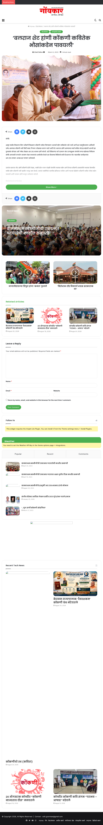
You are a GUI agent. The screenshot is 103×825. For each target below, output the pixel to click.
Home (32, 26)
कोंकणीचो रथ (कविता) (19, 761)
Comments (83, 454)
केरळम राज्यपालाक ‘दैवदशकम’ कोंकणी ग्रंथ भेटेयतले (19, 327)
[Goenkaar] (51, 11)
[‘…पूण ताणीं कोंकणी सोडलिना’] (13, 511)
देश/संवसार (39, 26)
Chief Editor (38, 52)
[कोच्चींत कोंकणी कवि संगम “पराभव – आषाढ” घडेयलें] (83, 316)
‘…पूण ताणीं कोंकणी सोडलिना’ (33, 507)
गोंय (46, 821)
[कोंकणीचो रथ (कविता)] (28, 665)
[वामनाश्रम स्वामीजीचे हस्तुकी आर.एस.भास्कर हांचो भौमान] (13, 489)
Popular (18, 454)
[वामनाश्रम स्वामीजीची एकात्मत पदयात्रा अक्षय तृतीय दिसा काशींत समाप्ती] (13, 477)
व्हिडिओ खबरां (96, 821)
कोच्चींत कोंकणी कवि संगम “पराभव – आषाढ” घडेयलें (80, 327)
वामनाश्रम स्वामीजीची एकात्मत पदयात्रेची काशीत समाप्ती (33, 231)
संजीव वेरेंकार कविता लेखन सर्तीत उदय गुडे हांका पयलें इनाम (45, 496)
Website (56, 391)
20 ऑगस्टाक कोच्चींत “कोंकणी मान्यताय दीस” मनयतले (50, 327)
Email (9, 391)
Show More (51, 187)
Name (9, 381)
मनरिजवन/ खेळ (69, 821)
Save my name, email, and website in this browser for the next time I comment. (39, 400)
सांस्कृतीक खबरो (56, 32)
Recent (50, 454)
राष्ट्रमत (88, 821)
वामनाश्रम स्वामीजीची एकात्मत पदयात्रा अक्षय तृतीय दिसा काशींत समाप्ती (50, 474)
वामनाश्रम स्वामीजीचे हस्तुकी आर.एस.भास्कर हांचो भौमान (44, 485)
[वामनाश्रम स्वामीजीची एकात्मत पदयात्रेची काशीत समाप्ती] (13, 466)
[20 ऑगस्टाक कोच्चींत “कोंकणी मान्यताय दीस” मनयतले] (52, 316)
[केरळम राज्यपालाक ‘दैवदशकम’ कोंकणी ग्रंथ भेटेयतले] (20, 315)
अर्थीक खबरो (60, 821)
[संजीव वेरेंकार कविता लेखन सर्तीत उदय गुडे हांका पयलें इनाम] (13, 500)
